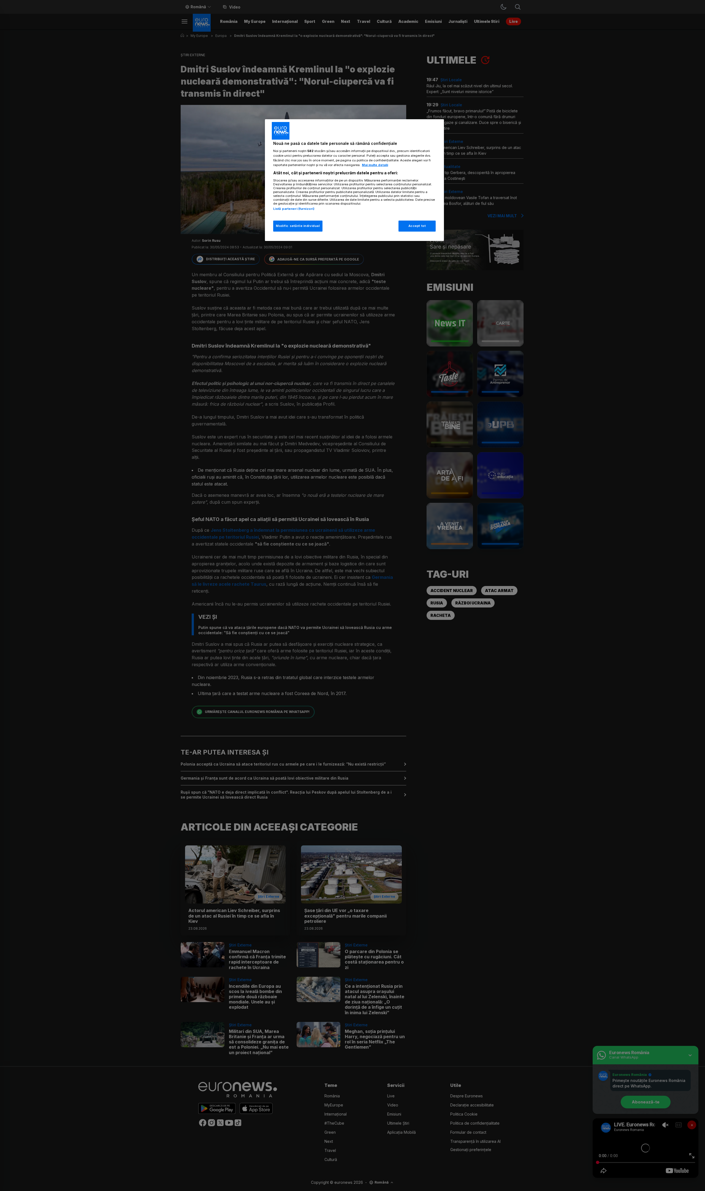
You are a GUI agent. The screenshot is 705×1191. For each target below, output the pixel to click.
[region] (354, 180)
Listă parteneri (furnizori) (293, 209)
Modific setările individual (298, 226)
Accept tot (417, 226)
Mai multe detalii (375, 165)
